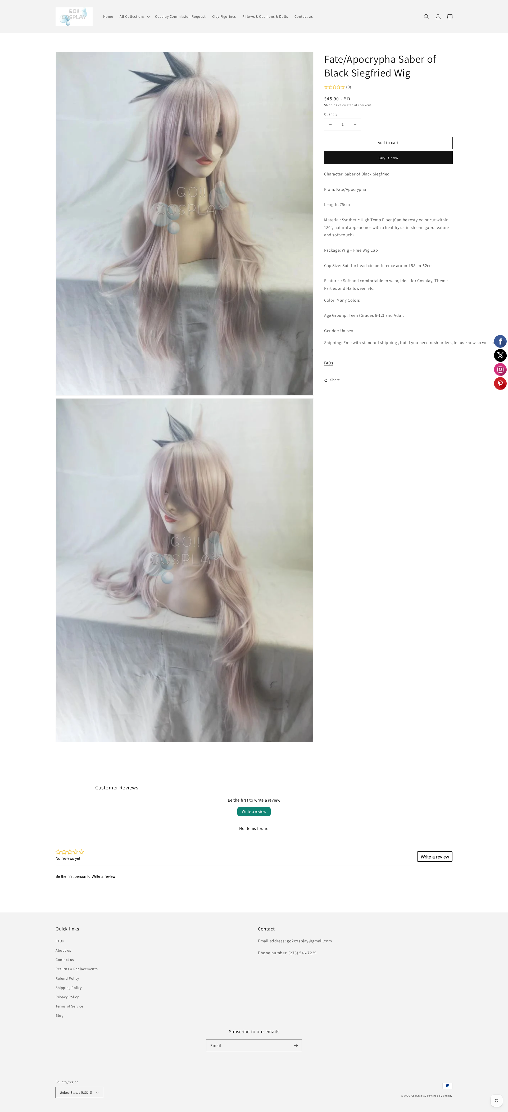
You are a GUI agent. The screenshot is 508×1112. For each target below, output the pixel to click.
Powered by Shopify (439, 1095)
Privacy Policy (67, 997)
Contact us (65, 959)
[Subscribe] (296, 1045)
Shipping (331, 105)
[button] (134, 16)
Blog (59, 1015)
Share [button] (335, 379)
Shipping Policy (69, 987)
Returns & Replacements (77, 968)
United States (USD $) (76, 1092)
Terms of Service (69, 1006)
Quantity (330, 114)
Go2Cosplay (419, 1095)
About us (63, 950)
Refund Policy (67, 978)
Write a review (254, 811)
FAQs (328, 363)
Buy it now (388, 157)
